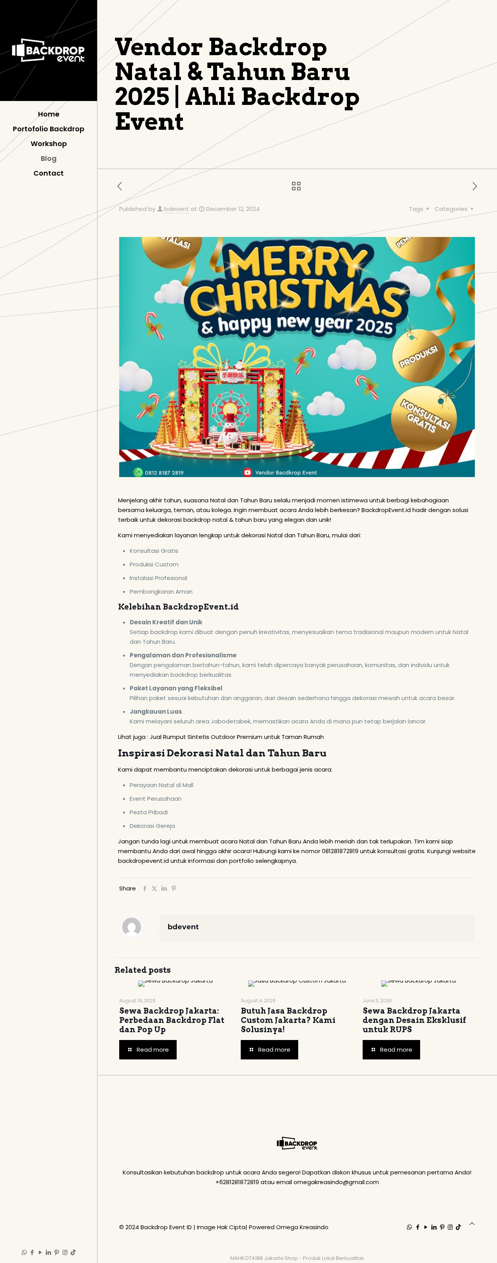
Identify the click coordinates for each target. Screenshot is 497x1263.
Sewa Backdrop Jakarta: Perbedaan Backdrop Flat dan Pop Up (171, 1020)
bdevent (176, 209)
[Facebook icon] (32, 1252)
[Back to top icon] (472, 1223)
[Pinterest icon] (57, 1252)
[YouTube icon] (40, 1252)
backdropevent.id (143, 861)
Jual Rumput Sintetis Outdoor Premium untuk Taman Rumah (237, 737)
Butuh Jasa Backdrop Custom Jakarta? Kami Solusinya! (288, 1020)
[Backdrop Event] (48, 50)
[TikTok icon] (73, 1252)
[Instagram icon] (65, 1252)
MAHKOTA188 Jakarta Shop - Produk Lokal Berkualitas (297, 1258)
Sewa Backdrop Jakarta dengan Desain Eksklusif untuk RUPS (414, 1020)
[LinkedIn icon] (49, 1252)
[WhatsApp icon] (24, 1252)
